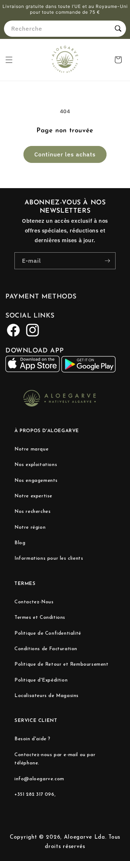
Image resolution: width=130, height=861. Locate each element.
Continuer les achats (65, 154)
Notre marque (31, 449)
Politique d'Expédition (41, 680)
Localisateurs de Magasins (46, 695)
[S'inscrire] (107, 260)
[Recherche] (118, 28)
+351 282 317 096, (35, 794)
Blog (19, 543)
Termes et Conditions (39, 617)
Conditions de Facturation (45, 649)
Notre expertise (33, 496)
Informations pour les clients (48, 558)
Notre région (30, 527)
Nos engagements (36, 480)
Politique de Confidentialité (47, 633)
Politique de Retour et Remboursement (61, 664)
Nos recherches (32, 511)
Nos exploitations (35, 464)
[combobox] (65, 29)
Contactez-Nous (33, 602)
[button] (9, 60)
